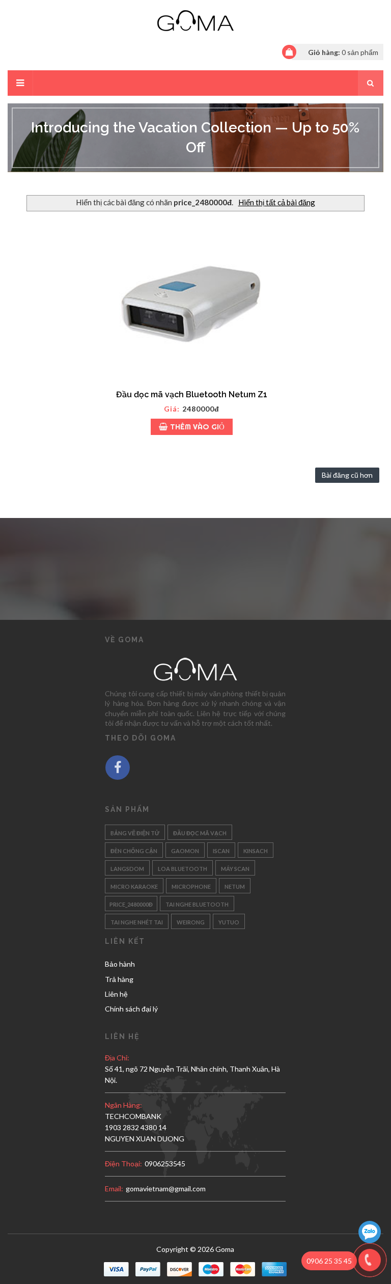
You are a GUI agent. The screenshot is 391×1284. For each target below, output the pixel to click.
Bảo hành (120, 964)
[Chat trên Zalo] (369, 1233)
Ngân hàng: (123, 1105)
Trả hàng (119, 979)
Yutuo (228, 921)
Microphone (191, 885)
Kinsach (255, 850)
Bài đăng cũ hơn (347, 475)
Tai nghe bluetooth (197, 903)
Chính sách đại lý (131, 1008)
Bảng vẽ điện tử (134, 832)
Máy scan (235, 867)
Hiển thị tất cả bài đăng (276, 202)
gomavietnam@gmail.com (166, 1188)
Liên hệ (116, 994)
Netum (235, 885)
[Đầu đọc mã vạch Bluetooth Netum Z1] (191, 297)
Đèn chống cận (133, 850)
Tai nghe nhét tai (136, 921)
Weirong (191, 921)
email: (114, 1188)
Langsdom (127, 867)
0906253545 (165, 1163)
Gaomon (185, 850)
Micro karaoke (134, 885)
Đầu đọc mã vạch (200, 832)
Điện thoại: (123, 1163)
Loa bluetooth (182, 867)
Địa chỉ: (117, 1057)
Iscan (221, 850)
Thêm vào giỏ (197, 426)
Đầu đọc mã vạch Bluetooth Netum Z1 (191, 394)
